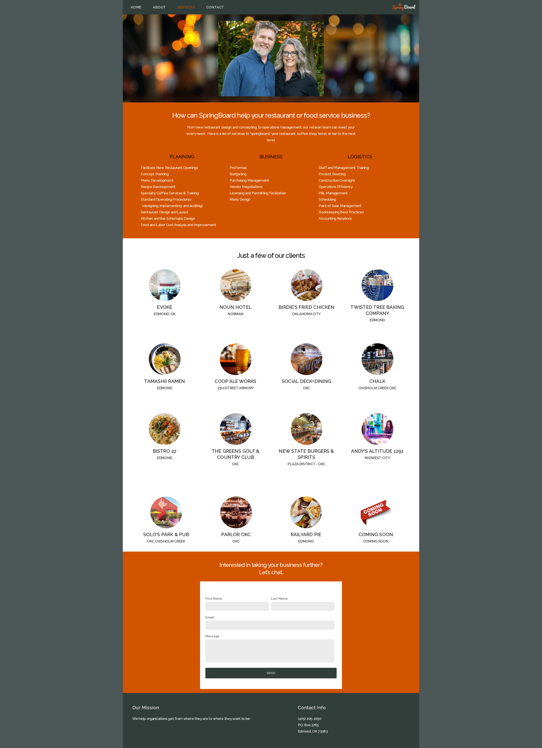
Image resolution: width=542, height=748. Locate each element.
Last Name (279, 598)
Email (209, 617)
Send (271, 673)
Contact (215, 7)
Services (186, 7)
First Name (213, 598)
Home (136, 7)
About (159, 7)
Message (212, 636)
